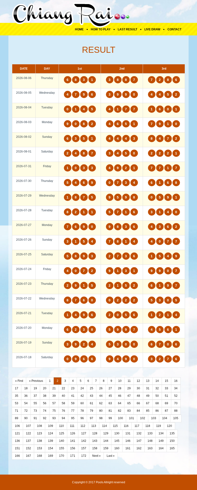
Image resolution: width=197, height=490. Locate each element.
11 (129, 381)
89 (16, 418)
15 (166, 381)
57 (54, 403)
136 (17, 441)
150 (172, 441)
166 (17, 455)
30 (138, 388)
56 (44, 403)
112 (82, 426)
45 (110, 395)
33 (166, 388)
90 (26, 418)
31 (147, 388)
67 (147, 403)
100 (120, 418)
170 (61, 455)
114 (104, 426)
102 (142, 418)
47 (129, 395)
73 (35, 410)
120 (169, 426)
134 (161, 433)
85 (147, 410)
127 (83, 433)
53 (16, 403)
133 (150, 433)
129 (105, 433)
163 (150, 448)
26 (101, 388)
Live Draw (152, 29)
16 (176, 381)
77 (72, 410)
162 (139, 448)
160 (116, 448)
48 (138, 395)
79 (91, 410)
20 (44, 388)
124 (50, 433)
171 (72, 455)
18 (26, 388)
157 (83, 448)
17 (16, 388)
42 (82, 395)
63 (110, 403)
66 (138, 403)
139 (50, 441)
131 (127, 433)
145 (116, 441)
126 (72, 433)
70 (176, 403)
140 (61, 441)
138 (39, 441)
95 (72, 418)
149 (161, 441)
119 (158, 426)
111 (72, 426)
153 (39, 448)
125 (61, 433)
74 (44, 410)
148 (150, 441)
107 (28, 426)
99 (110, 418)
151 (17, 448)
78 (82, 410)
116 (126, 426)
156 (72, 448)
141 (72, 441)
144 (105, 441)
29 (129, 388)
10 (120, 381)
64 (119, 403)
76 (63, 410)
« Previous (36, 381)
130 (116, 433)
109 (50, 426)
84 (138, 410)
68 (157, 403)
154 (50, 448)
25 (91, 388)
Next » (96, 455)
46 (119, 395)
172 (83, 455)
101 (131, 418)
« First (19, 381)
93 (54, 418)
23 (72, 388)
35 (16, 395)
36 (26, 395)
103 (153, 418)
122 (28, 433)
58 (63, 403)
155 (61, 448)
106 (17, 426)
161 (127, 448)
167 (28, 455)
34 (176, 388)
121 (17, 433)
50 (157, 395)
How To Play (101, 29)
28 (119, 388)
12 (138, 381)
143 (94, 441)
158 (94, 448)
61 (91, 403)
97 (91, 418)
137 (28, 441)
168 (39, 455)
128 (94, 433)
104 (164, 418)
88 (176, 410)
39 (54, 395)
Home (79, 29)
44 (101, 395)
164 (161, 448)
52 (176, 395)
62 (101, 403)
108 (39, 426)
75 (54, 410)
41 (72, 395)
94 (63, 418)
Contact (174, 29)
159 (105, 448)
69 (166, 403)
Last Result (127, 29)
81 (110, 410)
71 (16, 410)
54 (26, 403)
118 (147, 426)
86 (157, 410)
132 (139, 433)
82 (119, 410)
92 (44, 418)
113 (93, 426)
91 (35, 418)
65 (129, 403)
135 (172, 433)
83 (129, 410)
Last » (111, 455)
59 (72, 403)
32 (157, 388)
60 (82, 403)
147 (139, 441)
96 (82, 418)
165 (172, 448)
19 (35, 388)
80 (101, 410)
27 (110, 388)
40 (63, 395)
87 (166, 410)
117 (137, 426)
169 (50, 455)
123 (39, 433)
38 (44, 395)
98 (101, 418)
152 (28, 448)
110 (61, 426)
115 (115, 426)
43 (91, 395)
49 (147, 395)
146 (127, 441)
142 (83, 441)
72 (26, 410)
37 (35, 395)
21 (54, 388)
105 (175, 418)
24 (82, 388)
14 (157, 381)
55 (35, 403)
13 (147, 381)
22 (63, 388)
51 (166, 395)
